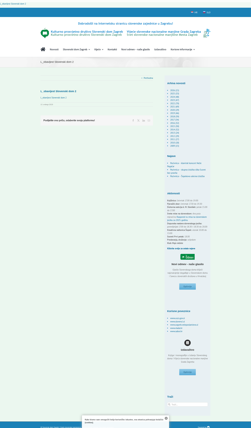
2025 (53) (174, 93)
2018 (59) (174, 116)
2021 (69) (174, 106)
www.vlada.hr (176, 328)
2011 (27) (174, 139)
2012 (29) (174, 136)
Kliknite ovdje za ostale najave (181, 248)
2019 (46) (174, 113)
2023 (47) (174, 100)
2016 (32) (174, 123)
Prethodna (148, 78)
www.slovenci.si (177, 321)
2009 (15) (174, 145)
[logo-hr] (125, 22)
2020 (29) (174, 110)
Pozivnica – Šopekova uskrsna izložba (187, 176)
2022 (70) (174, 103)
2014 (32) (174, 129)
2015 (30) (174, 126)
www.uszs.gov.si (177, 318)
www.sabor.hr (176, 331)
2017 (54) (174, 119)
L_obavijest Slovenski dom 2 (13, 3)
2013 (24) (174, 132)
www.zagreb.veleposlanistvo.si (184, 324)
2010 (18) (174, 142)
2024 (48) (174, 96)
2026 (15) (174, 90)
